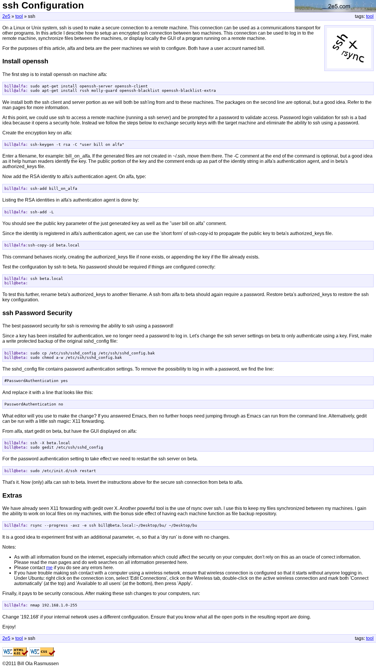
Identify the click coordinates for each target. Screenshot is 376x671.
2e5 (6, 16)
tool (370, 16)
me (49, 567)
